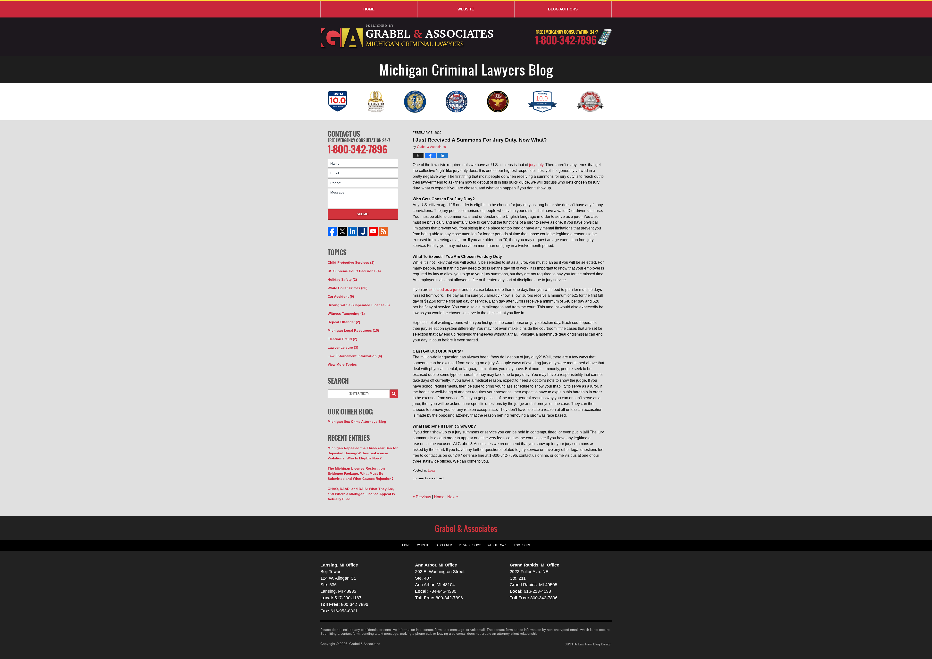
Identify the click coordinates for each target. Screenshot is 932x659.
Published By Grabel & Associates (573, 37)
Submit (363, 214)
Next (452, 497)
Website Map (497, 545)
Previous (422, 497)
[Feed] (383, 231)
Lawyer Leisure (343, 347)
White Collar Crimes (347, 288)
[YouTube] (373, 231)
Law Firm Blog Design (588, 644)
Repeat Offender (344, 322)
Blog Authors (563, 9)
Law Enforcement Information (355, 356)
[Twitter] (342, 231)
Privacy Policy (470, 545)
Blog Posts (521, 545)
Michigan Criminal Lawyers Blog (407, 37)
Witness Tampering (346, 313)
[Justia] (363, 231)
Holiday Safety (342, 279)
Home (368, 9)
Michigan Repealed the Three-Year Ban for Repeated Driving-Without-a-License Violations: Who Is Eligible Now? (363, 453)
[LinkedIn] (353, 231)
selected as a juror (445, 289)
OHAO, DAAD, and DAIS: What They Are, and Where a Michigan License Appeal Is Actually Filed (361, 494)
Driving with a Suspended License (359, 305)
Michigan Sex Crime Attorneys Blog (357, 421)
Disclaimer (444, 545)
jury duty (536, 165)
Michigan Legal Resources (353, 330)
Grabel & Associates (364, 644)
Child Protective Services (351, 262)
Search (394, 393)
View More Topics (342, 364)
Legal (431, 470)
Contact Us (344, 134)
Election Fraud (342, 339)
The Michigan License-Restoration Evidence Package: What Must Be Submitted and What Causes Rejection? (361, 473)
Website (466, 9)
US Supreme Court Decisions (354, 271)
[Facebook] (332, 231)
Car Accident (341, 296)
